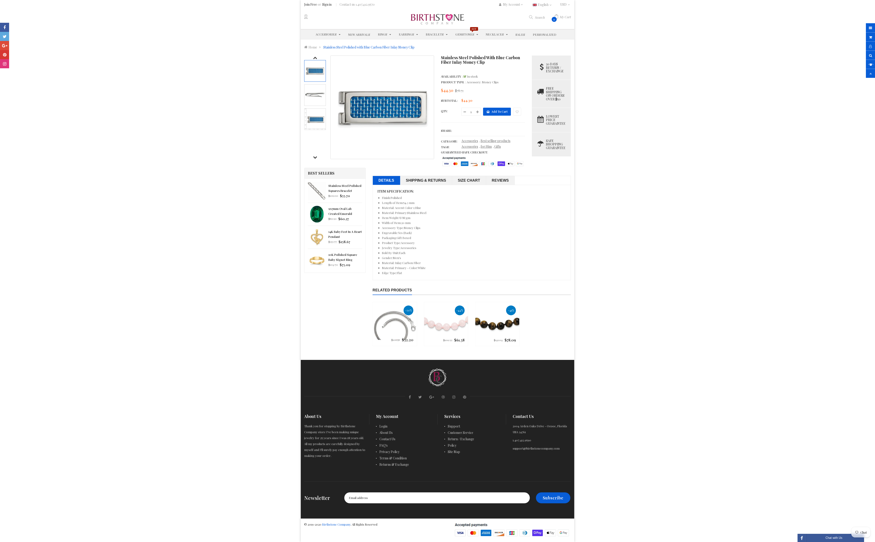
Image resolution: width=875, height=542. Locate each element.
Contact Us (387, 439)
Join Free (310, 4)
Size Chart (469, 180)
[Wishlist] (517, 112)
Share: (446, 130)
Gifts (497, 146)
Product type (452, 82)
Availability (451, 76)
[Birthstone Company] (437, 377)
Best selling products (495, 141)
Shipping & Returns (426, 180)
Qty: (444, 111)
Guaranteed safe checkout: (464, 152)
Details (386, 180)
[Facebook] (4, 27)
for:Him (486, 146)
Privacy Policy (389, 452)
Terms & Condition (393, 458)
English (543, 5)
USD (565, 4)
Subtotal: (449, 100)
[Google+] (4, 45)
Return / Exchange (461, 439)
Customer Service (460, 432)
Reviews (500, 180)
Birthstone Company (336, 524)
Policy (452, 445)
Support (454, 426)
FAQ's (383, 445)
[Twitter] (4, 36)
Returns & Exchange (394, 464)
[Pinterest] (4, 54)
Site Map (454, 452)
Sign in (327, 4)
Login (383, 426)
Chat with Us (834, 537)
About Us (386, 432)
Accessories (469, 141)
